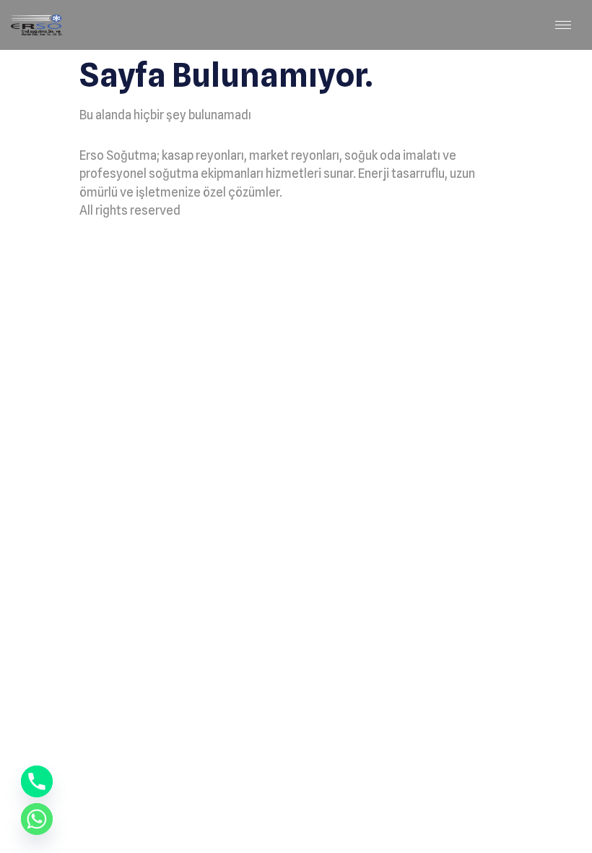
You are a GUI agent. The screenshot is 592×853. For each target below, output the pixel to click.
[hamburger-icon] (563, 25)
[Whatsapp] (37, 819)
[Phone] (37, 781)
